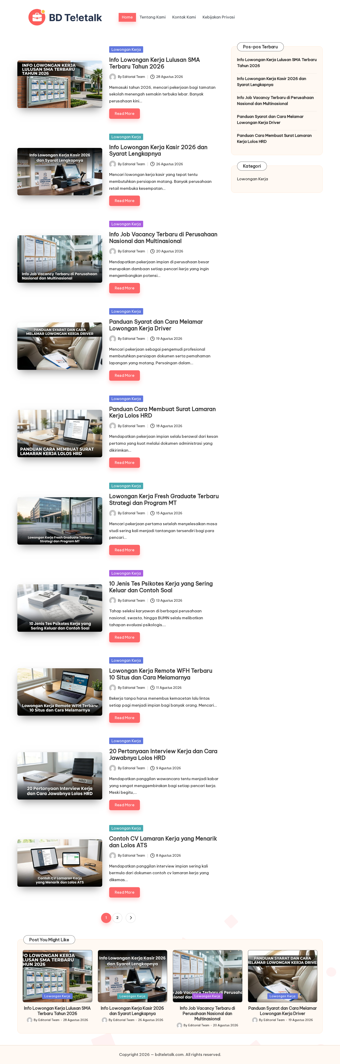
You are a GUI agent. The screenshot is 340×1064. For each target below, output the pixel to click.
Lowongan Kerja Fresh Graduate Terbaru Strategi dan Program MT (164, 499)
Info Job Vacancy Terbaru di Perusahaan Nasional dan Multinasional (163, 237)
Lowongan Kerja (126, 49)
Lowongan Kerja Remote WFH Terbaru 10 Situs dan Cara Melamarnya (160, 674)
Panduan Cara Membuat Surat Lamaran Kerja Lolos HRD (162, 412)
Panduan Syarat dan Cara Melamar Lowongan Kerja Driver (156, 325)
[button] (131, 918)
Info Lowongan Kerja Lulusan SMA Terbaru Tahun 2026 (154, 63)
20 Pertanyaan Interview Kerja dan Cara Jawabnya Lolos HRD (163, 754)
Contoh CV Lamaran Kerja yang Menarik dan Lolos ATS (163, 842)
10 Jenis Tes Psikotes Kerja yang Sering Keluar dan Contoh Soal (161, 587)
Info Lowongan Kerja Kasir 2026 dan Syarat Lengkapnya (158, 150)
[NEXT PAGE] (131, 918)
